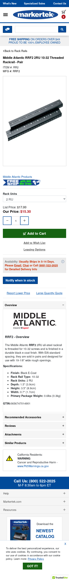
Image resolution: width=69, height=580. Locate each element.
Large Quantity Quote (49, 293)
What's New (9, 3)
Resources (9, 510)
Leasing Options (34, 249)
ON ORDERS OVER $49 (34, 40)
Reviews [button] (10, 426)
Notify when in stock (20, 280)
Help (6, 493)
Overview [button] (11, 305)
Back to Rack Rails (16, 51)
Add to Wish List (34, 243)
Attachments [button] (13, 434)
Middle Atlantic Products (17, 177)
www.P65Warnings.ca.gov (33, 466)
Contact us (59, 3)
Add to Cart (36, 233)
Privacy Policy (36, 559)
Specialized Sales (34, 3)
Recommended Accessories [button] (23, 417)
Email (17, 265)
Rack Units (10, 194)
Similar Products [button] (15, 443)
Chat (26, 265)
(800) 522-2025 (48, 265)
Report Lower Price (18, 293)
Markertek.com (12, 501)
